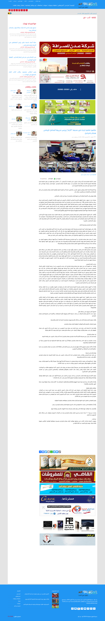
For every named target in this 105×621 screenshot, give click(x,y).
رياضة (18, 5)
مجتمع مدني (31, 1)
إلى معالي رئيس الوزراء (16, 110)
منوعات (45, 5)
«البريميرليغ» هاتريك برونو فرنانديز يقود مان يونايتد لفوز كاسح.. (36, 604)
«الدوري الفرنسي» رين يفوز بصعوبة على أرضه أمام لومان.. (36, 594)
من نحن (14, 1)
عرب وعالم (33, 5)
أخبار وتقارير (61, 5)
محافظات (39, 5)
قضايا (22, 5)
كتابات (25, 1)
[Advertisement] (67, 30)
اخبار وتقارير (18, 596)
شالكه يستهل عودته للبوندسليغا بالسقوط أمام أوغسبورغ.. (37, 599)
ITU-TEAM (10, 616)
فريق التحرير (20, 1)
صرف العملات (37, 1)
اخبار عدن (67, 5)
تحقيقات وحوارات (52, 5)
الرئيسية (72, 5)
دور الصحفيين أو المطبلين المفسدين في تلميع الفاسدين (31, 139)
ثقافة (14, 5)
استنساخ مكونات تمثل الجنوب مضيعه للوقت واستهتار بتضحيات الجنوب (16, 97)
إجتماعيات (27, 5)
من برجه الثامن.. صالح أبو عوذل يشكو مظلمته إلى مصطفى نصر (16, 139)
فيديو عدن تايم (17, 606)
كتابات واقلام (31, 87)
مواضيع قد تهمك (29, 24)
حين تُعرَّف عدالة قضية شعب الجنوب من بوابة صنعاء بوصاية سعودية (30, 111)
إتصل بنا (10, 1)
